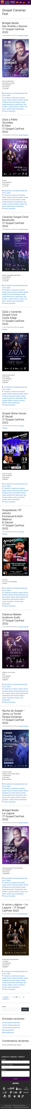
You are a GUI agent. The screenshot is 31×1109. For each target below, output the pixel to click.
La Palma (10, 106)
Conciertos (7, 97)
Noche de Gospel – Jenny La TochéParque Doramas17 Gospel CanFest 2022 (13, 716)
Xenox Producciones (18, 108)
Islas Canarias (15, 599)
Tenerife (8, 108)
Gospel (23, 102)
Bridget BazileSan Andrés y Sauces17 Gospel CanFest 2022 (14, 27)
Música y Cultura (19, 106)
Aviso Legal (7, 1105)
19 (14, 997)
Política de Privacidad (19, 1105)
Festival (9, 100)
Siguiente (6, 999)
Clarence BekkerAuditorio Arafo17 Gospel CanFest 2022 (13, 619)
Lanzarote (11, 891)
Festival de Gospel (17, 100)
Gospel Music (19, 104)
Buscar (4, 1006)
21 (19, 997)
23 (24, 997)
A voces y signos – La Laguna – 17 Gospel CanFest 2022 (15, 907)
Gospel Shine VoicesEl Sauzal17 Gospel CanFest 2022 (14, 418)
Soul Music (21, 400)
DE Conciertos (8, 93)
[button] (29, 2)
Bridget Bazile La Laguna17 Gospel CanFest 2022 (13, 815)
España (4, 100)
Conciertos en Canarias (18, 97)
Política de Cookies (6, 1107)
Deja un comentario (9, 111)
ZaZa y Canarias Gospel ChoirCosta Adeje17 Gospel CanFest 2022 (13, 317)
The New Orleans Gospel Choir (11, 1022)
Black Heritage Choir (8, 1030)
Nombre (3, 1059)
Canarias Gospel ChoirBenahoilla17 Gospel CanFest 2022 (15, 221)
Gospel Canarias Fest (8, 104)
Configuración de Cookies (21, 1107)
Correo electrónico (7, 1065)
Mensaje (3, 1070)
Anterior (5, 997)
